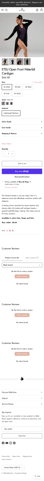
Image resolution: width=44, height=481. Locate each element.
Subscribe (22, 436)
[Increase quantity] (13, 153)
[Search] (7, 9)
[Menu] (2, 9)
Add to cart (22, 163)
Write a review (22, 276)
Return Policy (16, 456)
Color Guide (6, 121)
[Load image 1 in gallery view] (22, 35)
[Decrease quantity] (4, 153)
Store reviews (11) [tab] (32, 258)
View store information (11, 187)
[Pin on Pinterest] (13, 230)
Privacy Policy (6, 456)
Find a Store (6, 143)
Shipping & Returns (9, 133)
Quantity (5, 149)
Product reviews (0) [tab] (12, 258)
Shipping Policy (27, 456)
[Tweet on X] (7, 230)
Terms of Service (6, 459)
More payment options (22, 177)
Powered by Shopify (20, 473)
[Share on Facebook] (10, 230)
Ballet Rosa (10, 473)
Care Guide (6, 127)
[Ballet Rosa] (22, 10)
